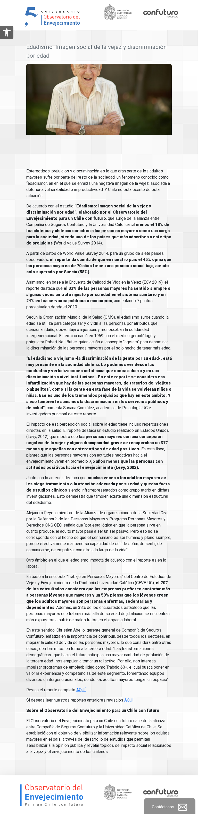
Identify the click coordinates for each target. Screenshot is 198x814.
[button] (6, 32)
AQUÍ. (81, 689)
